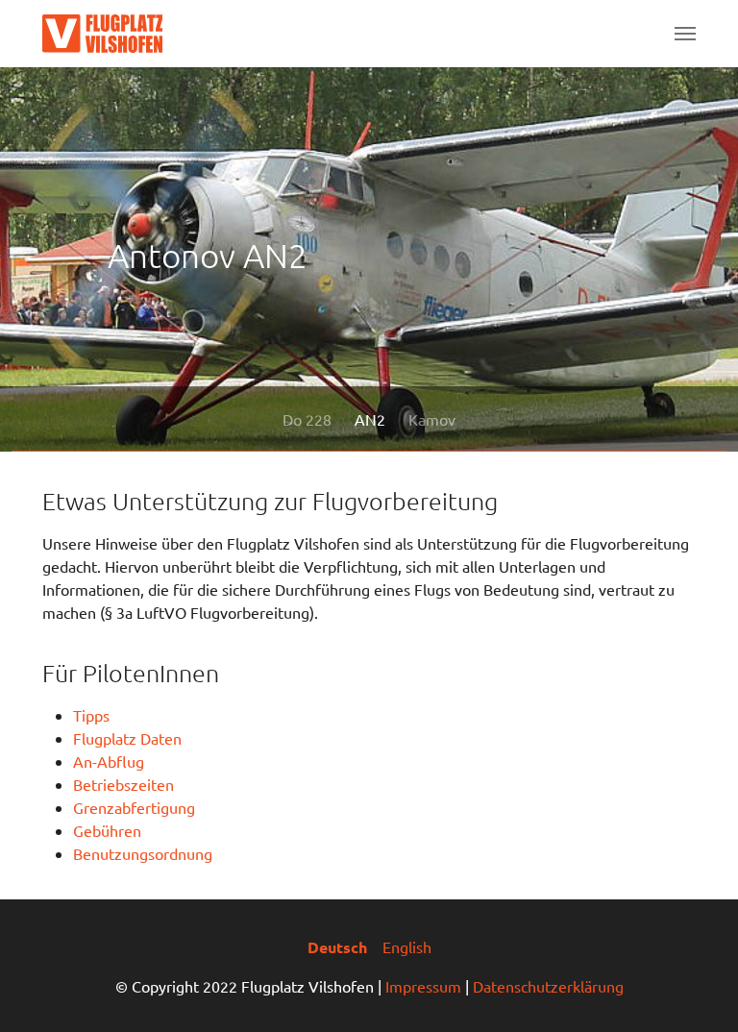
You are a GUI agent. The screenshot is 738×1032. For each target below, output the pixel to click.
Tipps (91, 715)
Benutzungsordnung (142, 853)
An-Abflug (108, 761)
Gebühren (107, 830)
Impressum (423, 985)
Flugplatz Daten (127, 738)
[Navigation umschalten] (685, 33)
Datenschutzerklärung (548, 985)
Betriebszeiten (123, 784)
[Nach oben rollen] (696, 990)
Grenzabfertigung (134, 807)
